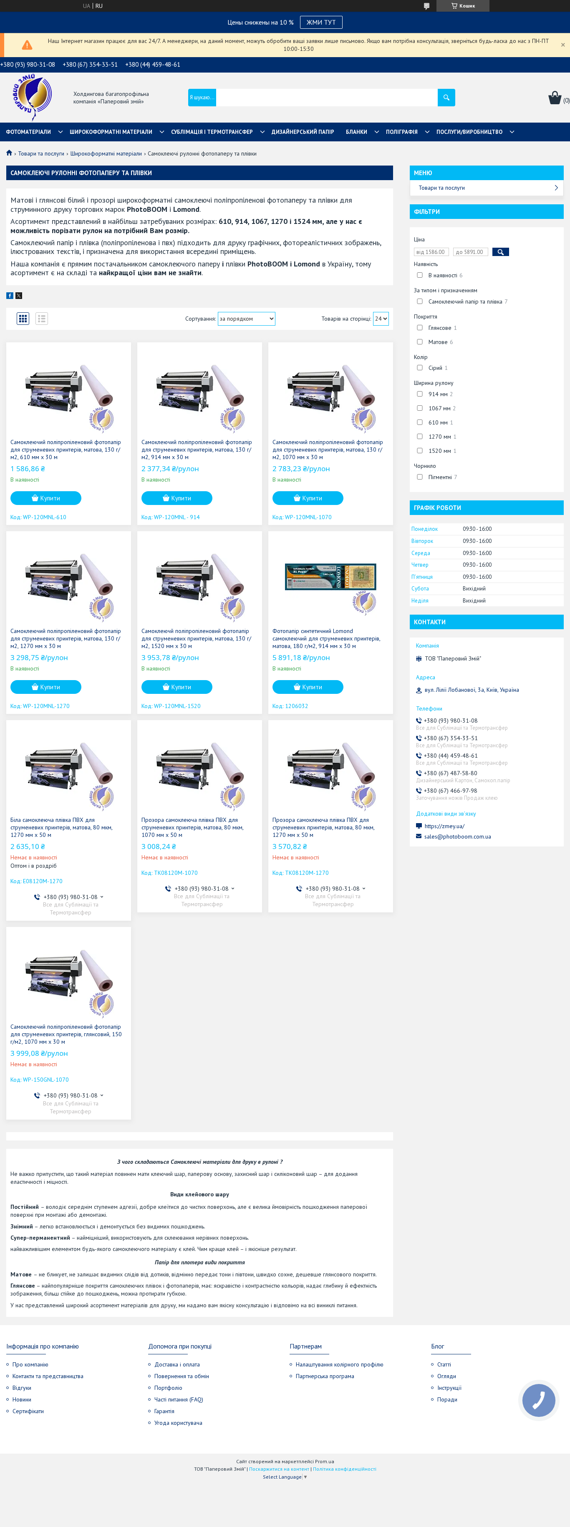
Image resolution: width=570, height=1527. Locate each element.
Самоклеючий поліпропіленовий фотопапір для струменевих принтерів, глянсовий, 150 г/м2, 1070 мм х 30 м (66, 1034)
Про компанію (30, 1364)
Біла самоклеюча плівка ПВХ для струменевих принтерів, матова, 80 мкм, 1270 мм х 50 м (61, 827)
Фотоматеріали (28, 132)
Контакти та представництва (48, 1376)
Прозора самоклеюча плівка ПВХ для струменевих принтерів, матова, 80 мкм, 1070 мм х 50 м (192, 827)
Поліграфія (402, 132)
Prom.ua (324, 1461)
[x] (18, 297)
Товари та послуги (41, 153)
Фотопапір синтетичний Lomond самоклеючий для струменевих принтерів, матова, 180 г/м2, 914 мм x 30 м (326, 638)
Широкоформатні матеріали (111, 132)
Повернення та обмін (181, 1376)
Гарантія (164, 1411)
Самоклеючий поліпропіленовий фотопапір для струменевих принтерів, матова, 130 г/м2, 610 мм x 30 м (65, 449)
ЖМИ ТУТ (321, 22)
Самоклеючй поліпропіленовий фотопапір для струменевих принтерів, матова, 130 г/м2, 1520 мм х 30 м (196, 638)
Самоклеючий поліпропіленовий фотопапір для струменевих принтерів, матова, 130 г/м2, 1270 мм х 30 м (65, 638)
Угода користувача (178, 1423)
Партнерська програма (325, 1376)
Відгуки (22, 1387)
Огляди (446, 1376)
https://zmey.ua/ (444, 826)
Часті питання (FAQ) (178, 1399)
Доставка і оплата (177, 1364)
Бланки (356, 132)
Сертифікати (28, 1411)
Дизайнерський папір (303, 132)
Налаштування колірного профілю (339, 1364)
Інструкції (449, 1387)
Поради (447, 1399)
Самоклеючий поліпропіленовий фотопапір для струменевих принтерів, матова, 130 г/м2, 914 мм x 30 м (196, 449)
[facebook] (9, 297)
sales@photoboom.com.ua (457, 836)
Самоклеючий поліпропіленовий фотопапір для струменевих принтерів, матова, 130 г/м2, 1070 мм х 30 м (327, 449)
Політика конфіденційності (344, 1469)
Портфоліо (168, 1387)
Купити (50, 498)
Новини (22, 1399)
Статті (444, 1364)
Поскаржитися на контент (279, 1469)
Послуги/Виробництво (469, 132)
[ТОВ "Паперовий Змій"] (32, 98)
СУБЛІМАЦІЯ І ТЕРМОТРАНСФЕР (212, 132)
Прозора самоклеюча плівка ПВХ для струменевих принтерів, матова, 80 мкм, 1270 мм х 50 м (323, 827)
